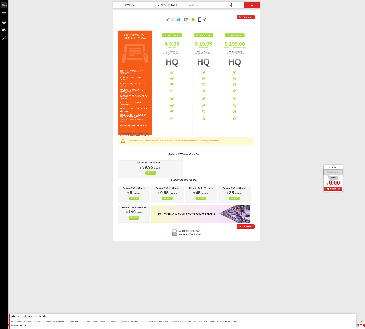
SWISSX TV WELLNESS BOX (133, 125)
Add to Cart (173, 35)
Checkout (247, 17)
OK (25, 325)
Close (362, 321)
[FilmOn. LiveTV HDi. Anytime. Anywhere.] (4, 5)
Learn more (17, 325)
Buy (151, 173)
